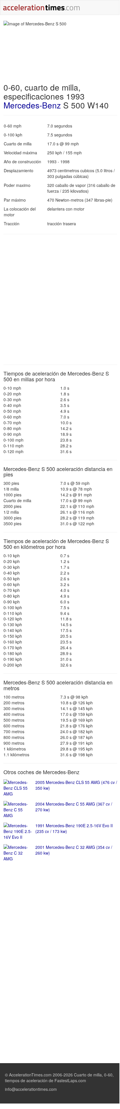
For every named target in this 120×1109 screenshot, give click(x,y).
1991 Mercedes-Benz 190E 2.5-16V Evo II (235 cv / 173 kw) (74, 828)
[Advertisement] (59, 299)
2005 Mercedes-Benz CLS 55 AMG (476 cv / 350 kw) (76, 785)
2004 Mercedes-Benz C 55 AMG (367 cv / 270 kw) (73, 806)
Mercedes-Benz (32, 105)
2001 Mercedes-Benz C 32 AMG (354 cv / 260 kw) (73, 850)
